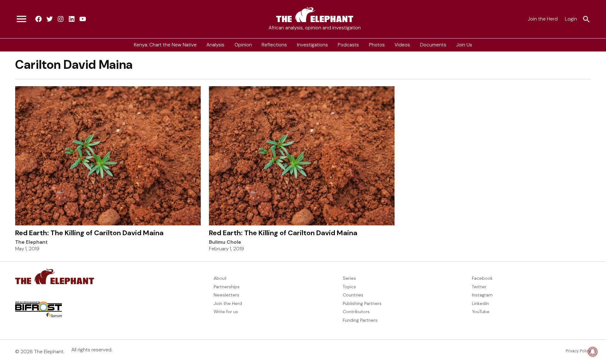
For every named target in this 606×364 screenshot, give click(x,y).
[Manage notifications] (593, 352)
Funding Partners (360, 320)
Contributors (356, 311)
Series (349, 278)
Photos (377, 45)
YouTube (481, 311)
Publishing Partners (362, 303)
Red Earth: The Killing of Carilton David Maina (89, 232)
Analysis (215, 45)
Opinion (243, 45)
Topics (349, 286)
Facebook (482, 278)
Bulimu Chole (225, 242)
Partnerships (227, 286)
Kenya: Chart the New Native (165, 45)
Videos (402, 45)
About (220, 278)
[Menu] (21, 19)
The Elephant (31, 242)
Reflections (274, 45)
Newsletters (226, 295)
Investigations (312, 45)
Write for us (226, 311)
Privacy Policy (578, 351)
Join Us (464, 45)
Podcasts (348, 45)
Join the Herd (543, 19)
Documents (433, 45)
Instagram (482, 295)
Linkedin (480, 303)
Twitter (479, 286)
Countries (353, 295)
